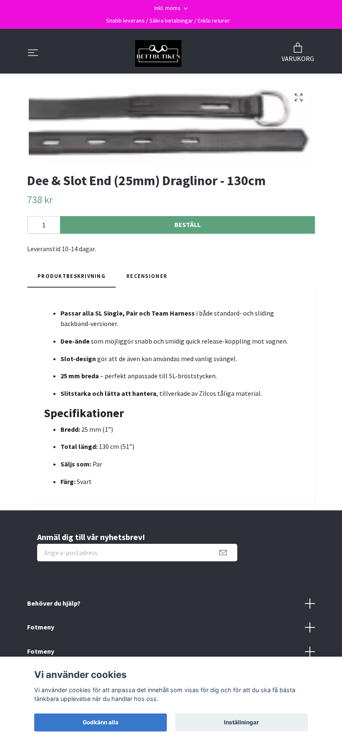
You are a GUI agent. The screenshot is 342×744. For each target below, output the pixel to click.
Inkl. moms (168, 8)
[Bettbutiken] (158, 53)
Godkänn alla (100, 722)
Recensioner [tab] (146, 276)
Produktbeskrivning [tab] (72, 276)
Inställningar (241, 722)
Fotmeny (40, 627)
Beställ (187, 224)
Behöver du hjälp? (53, 603)
